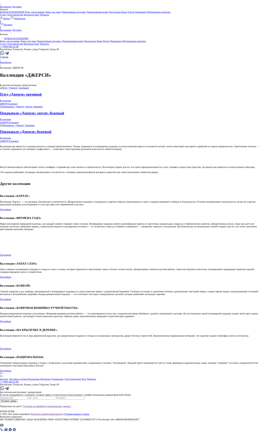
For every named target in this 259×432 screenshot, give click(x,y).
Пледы (131, 12)
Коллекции (5, 6)
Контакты (29, 15)
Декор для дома (53, 12)
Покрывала (141, 12)
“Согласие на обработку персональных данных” (46, 406)
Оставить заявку (8, 401)
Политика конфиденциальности (47, 414)
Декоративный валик (97, 12)
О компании (57, 379)
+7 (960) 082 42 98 (9, 46)
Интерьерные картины (158, 12)
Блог (36, 15)
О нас (3, 15)
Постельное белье (118, 12)
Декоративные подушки (73, 12)
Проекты (44, 15)
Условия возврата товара (76, 414)
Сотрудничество (14, 15)
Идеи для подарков (34, 12)
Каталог (4, 379)
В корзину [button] (12, 103)
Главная (4, 57)
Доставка (16, 6)
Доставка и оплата (18, 379)
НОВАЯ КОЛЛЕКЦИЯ (12, 12)
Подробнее (5, 209)
